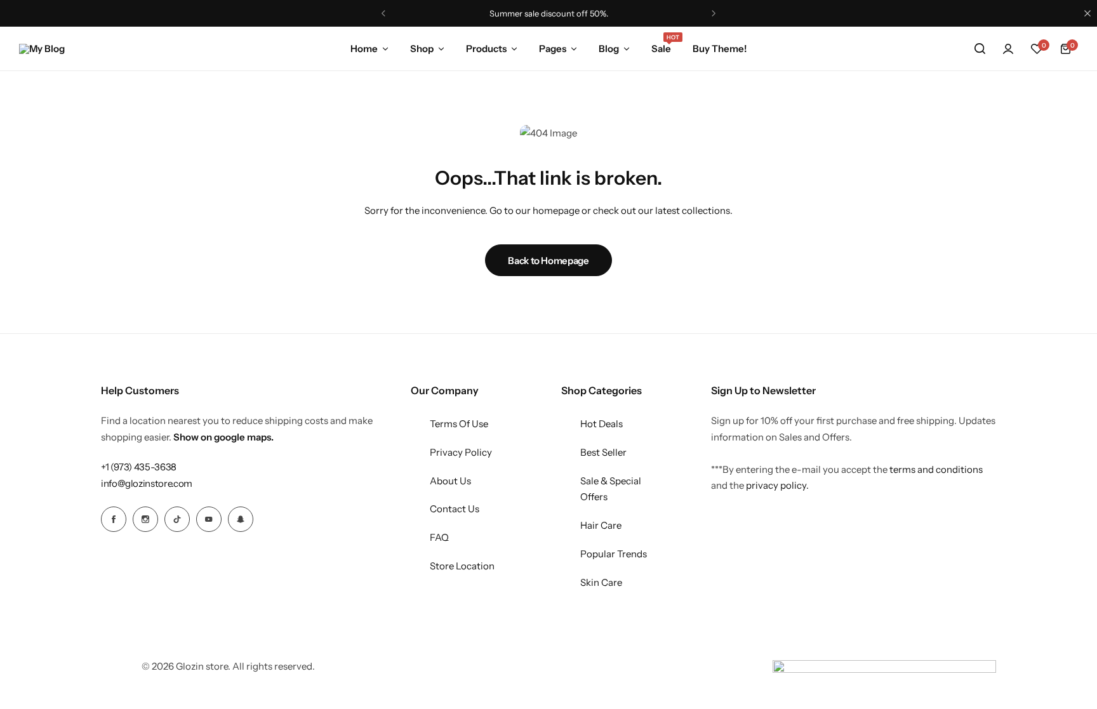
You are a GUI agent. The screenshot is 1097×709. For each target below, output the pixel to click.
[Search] (979, 49)
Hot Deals (601, 424)
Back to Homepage (548, 261)
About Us (450, 481)
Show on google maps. (223, 437)
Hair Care (601, 525)
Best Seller (603, 452)
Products (486, 49)
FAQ (439, 537)
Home (364, 49)
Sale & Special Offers (610, 489)
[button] (1036, 49)
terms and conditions (936, 469)
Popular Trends (613, 554)
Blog (609, 49)
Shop (422, 49)
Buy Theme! (720, 49)
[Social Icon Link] (113, 519)
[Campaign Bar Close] (1087, 13)
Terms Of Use (459, 424)
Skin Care (601, 582)
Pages (552, 49)
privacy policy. (777, 485)
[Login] (1008, 49)
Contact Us (454, 509)
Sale (661, 48)
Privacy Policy (461, 452)
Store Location (462, 566)
